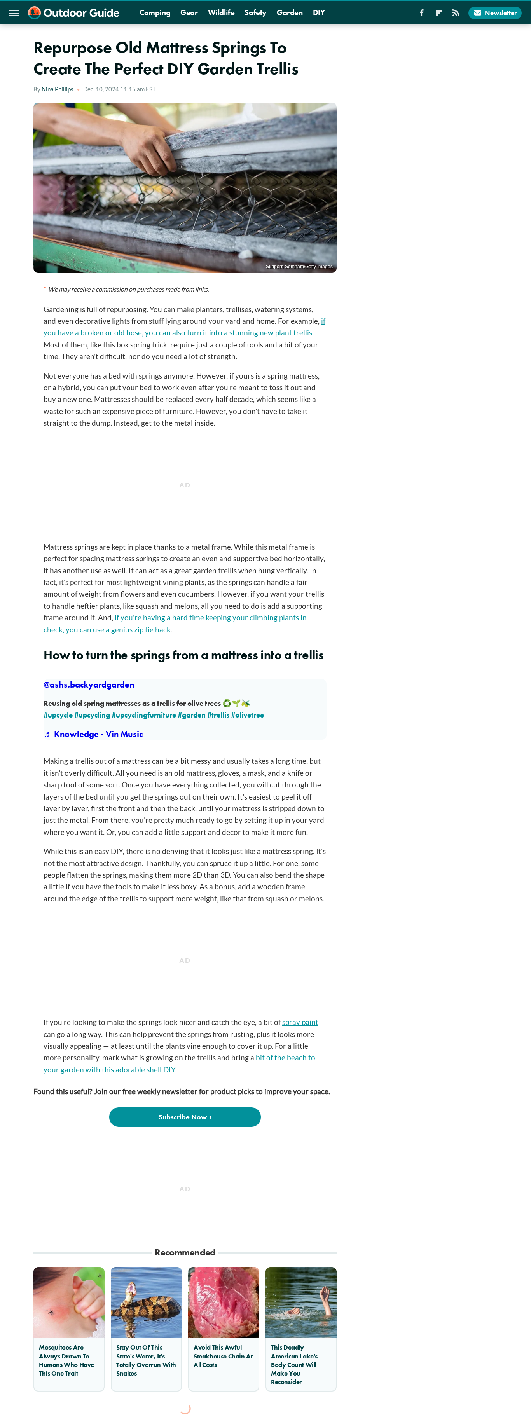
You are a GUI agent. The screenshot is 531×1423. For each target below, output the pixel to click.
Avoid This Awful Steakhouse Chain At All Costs (223, 1356)
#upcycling (92, 715)
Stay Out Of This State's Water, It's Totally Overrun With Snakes (146, 1360)
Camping (155, 12)
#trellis (218, 715)
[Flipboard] (439, 15)
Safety (256, 12)
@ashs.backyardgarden (89, 684)
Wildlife (221, 12)
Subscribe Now (183, 1116)
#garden (192, 715)
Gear (188, 12)
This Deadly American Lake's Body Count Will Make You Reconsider (294, 1364)
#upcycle (58, 715)
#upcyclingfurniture (144, 715)
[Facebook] (421, 15)
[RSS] (456, 15)
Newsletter (501, 13)
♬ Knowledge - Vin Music (93, 734)
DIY (319, 12)
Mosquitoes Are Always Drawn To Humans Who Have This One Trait (66, 1360)
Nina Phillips (57, 89)
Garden (290, 12)
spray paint (300, 1022)
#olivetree (247, 715)
